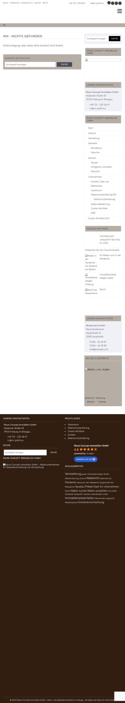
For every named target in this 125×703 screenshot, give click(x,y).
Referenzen (96, 186)
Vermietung (93, 138)
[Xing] (116, 3)
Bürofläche (96, 148)
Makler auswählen (97, 490)
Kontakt (37, 3)
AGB (93, 213)
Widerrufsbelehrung (100, 204)
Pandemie (70, 482)
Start (90, 128)
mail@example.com (98, 349)
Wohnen (92, 158)
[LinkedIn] (120, 3)
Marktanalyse (71, 502)
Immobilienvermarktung (90, 502)
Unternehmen (95, 177)
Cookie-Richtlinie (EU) (98, 218)
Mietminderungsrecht (105, 498)
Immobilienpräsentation (79, 498)
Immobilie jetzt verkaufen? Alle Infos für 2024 (110, 239)
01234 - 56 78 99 (97, 342)
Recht (5, 3)
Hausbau (79, 486)
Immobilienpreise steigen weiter (108, 276)
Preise (89, 486)
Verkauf (92, 133)
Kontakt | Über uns (100, 181)
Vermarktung (73, 474)
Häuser (94, 162)
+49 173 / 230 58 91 (77, 3)
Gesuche (95, 152)
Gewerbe (92, 143)
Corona (82, 478)
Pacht (67, 491)
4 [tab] (95, 365)
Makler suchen (79, 490)
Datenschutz (27, 3)
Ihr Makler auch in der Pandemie (110, 257)
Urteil (105, 494)
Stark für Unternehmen (106, 486)
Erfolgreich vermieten (101, 167)
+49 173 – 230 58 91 (99, 105)
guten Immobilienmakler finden (95, 474)
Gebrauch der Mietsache (88, 482)
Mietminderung (72, 478)
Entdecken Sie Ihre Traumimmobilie (102, 250)
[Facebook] (113, 3)
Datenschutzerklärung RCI (103, 194)
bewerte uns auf (84, 459)
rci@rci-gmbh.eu (97, 3)
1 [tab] (86, 365)
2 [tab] (89, 365)
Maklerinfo (92, 478)
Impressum (15, 3)
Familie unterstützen (93, 494)
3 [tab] (92, 365)
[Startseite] (26, 14)
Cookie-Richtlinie (99, 208)
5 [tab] (99, 365)
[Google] (109, 3)
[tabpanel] (103, 385)
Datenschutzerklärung (104, 199)
